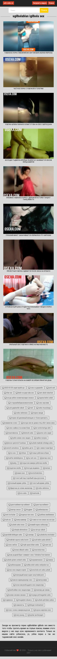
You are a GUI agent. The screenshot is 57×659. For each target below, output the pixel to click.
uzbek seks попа (17, 525)
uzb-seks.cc (8, 3)
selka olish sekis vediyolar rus (37, 565)
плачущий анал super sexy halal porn (29, 575)
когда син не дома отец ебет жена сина (39, 423)
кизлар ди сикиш (43, 590)
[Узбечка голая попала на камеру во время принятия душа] (28, 364)
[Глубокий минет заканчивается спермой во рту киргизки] (28, 219)
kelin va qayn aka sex (26, 393)
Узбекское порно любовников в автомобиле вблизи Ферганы (28, 53)
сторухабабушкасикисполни (21, 403)
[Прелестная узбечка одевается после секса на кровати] (28, 255)
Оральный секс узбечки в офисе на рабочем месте (28, 344)
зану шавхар (21, 520)
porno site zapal (45, 433)
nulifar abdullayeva (15, 458)
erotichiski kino (36, 473)
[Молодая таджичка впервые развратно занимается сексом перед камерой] (28, 144)
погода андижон (33, 468)
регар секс (46, 458)
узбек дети (28, 448)
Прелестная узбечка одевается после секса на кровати (28, 271)
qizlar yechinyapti (36, 615)
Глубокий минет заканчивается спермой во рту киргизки (28, 235)
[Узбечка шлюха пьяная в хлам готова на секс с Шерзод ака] (28, 108)
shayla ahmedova (20, 530)
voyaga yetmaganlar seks (41, 595)
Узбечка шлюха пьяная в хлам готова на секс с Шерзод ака (28, 124)
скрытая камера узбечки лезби (34, 463)
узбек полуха (41, 438)
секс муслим (43, 403)
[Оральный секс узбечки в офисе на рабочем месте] (28, 328)
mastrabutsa (13, 433)
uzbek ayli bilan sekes (45, 600)
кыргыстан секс (27, 515)
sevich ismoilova (12, 448)
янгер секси (16, 510)
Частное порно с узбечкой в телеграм (28, 89)
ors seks (23, 493)
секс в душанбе (36, 388)
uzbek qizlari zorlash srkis (16, 560)
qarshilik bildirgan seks (13, 535)
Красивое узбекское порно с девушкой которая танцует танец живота (28, 198)
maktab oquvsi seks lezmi (18, 540)
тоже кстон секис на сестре (43, 520)
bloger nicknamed (36, 605)
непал (47, 468)
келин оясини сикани (17, 595)
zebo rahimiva (43, 488)
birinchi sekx (28, 433)
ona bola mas (39, 550)
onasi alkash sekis (21, 550)
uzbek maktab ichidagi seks (42, 443)
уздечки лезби (15, 468)
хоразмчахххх (37, 560)
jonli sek (51, 388)
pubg (14, 463)
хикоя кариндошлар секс (22, 580)
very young (20, 615)
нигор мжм (42, 580)
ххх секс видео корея (17, 570)
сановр (31, 535)
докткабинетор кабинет (20, 505)
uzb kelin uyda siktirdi (42, 540)
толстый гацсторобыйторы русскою (29, 478)
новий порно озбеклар (39, 525)
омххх (50, 560)
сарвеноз (9, 600)
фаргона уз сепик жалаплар (21, 488)
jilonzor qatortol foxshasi (16, 443)
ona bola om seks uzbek (41, 570)
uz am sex (32, 458)
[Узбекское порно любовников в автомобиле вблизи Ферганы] (28, 36)
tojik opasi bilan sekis (31, 545)
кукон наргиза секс (43, 610)
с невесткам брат (46, 448)
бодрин (29, 510)
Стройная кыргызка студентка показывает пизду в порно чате (28, 308)
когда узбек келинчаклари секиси (20, 398)
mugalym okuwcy (25, 600)
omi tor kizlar (10, 515)
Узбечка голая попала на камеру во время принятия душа (28, 380)
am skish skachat (46, 393)
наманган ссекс (11, 423)
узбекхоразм (15, 565)
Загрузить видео (40, 3)
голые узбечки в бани (40, 453)
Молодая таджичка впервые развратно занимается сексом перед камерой (28, 161)
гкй (31, 408)
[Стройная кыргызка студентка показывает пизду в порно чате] (28, 290)
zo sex (13, 453)
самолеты (20, 605)
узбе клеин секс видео (21, 438)
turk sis (8, 520)
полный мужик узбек (18, 483)
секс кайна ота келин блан (19, 428)
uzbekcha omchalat (46, 535)
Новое (51, 3)
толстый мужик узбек (40, 483)
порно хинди (38, 413)
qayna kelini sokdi (46, 398)
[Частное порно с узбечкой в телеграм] (28, 72)
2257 (28, 653)
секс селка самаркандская (19, 610)
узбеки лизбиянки (47, 515)
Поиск (44, 10)
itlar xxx (9, 393)
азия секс (21, 473)
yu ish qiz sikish (39, 530)
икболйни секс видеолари (20, 590)
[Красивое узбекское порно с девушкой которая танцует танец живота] (28, 181)
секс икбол (12, 545)
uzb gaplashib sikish (16, 408)
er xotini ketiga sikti (43, 428)
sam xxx (48, 545)
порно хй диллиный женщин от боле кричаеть (29, 418)
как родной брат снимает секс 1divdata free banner (29, 555)
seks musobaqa (44, 408)
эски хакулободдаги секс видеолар (29, 585)
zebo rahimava (21, 413)
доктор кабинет (42, 505)
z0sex (23, 453)
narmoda (35, 493)
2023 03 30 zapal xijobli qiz (14, 388)
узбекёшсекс (43, 510)
